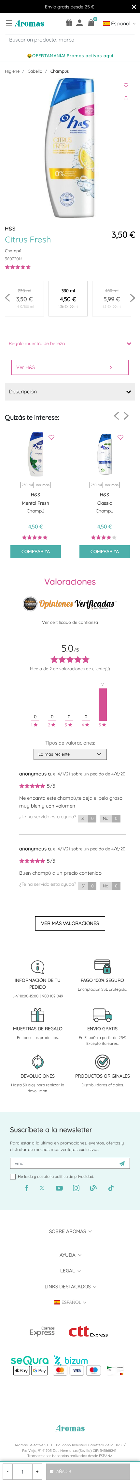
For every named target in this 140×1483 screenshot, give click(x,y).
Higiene (12, 71)
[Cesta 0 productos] (91, 22)
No (110, 818)
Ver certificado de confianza (70, 622)
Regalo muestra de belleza (37, 343)
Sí (87, 818)
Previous (7, 298)
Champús (59, 71)
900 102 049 (52, 996)
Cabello (35, 71)
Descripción (23, 391)
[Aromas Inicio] (28, 23)
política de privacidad (74, 1176)
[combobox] (70, 39)
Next (132, 298)
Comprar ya (35, 551)
